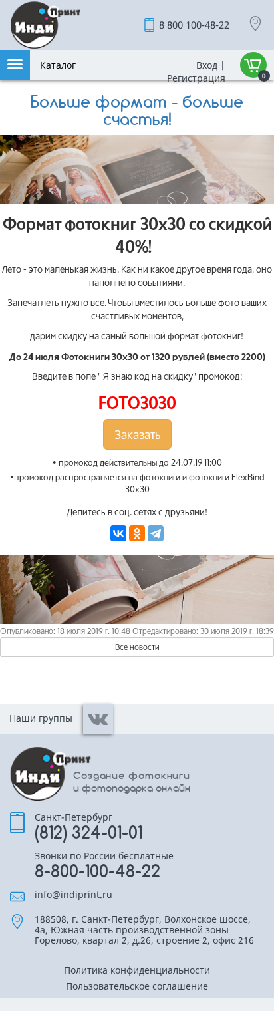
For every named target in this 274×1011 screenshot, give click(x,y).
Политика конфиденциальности (137, 971)
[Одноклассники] (137, 533)
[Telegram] (156, 533)
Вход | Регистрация (194, 71)
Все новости (137, 647)
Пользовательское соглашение (137, 987)
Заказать (137, 434)
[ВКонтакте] (118, 533)
